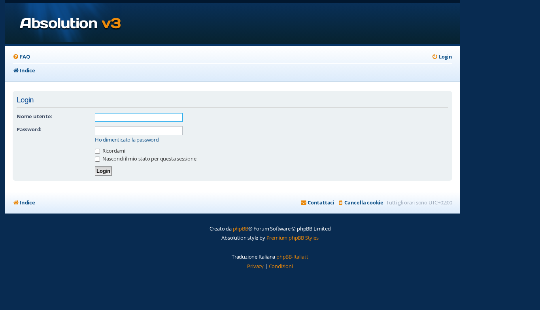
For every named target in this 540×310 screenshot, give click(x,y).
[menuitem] (21, 56)
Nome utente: (35, 116)
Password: (29, 129)
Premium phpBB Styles (292, 237)
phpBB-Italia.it (292, 256)
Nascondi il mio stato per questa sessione (148, 158)
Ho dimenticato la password (127, 139)
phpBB (240, 228)
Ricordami (113, 150)
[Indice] (63, 23)
